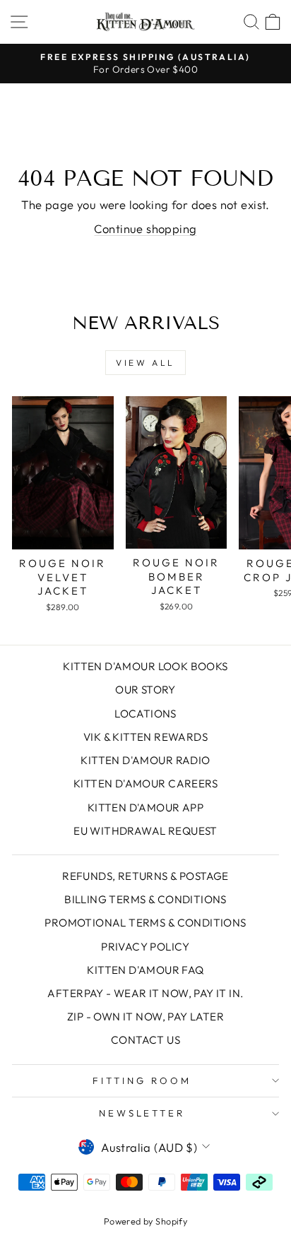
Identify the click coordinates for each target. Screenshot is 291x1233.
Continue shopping (145, 228)
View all (145, 362)
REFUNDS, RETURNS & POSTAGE (145, 876)
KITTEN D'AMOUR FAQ (145, 970)
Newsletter (142, 1113)
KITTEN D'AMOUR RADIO (145, 760)
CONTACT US (145, 1040)
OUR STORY (145, 689)
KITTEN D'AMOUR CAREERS (145, 783)
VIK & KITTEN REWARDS (145, 737)
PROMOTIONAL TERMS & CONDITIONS (145, 922)
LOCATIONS (145, 713)
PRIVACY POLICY (145, 946)
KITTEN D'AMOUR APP (145, 807)
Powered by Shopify (145, 1221)
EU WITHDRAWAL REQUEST (145, 831)
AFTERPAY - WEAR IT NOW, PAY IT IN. (145, 993)
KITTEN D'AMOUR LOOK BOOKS (145, 666)
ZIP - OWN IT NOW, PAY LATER (145, 1016)
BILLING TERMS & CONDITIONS (145, 899)
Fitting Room (142, 1080)
